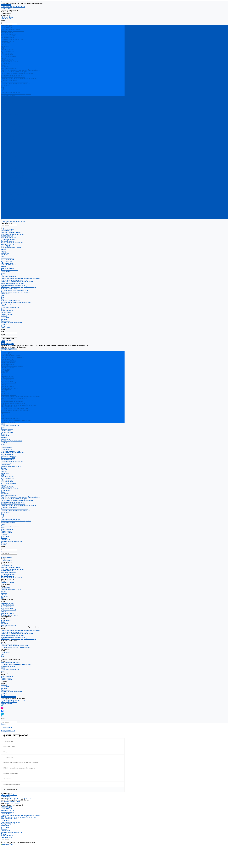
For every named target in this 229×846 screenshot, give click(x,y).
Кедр (2, 89)
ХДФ (2, 48)
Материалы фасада (7, 49)
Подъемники (5, 66)
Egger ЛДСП (5, 44)
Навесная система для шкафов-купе (13, 77)
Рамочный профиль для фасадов (12, 39)
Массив (3, 58)
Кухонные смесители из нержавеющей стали (16, 94)
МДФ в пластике (6, 53)
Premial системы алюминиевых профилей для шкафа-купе (20, 70)
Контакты (4, 216)
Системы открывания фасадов (11, 29)
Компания (4, 208)
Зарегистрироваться (7, 344)
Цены (3, 201)
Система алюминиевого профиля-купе (14, 72)
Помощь (3, 834)
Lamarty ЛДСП (5, 43)
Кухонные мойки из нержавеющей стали (14, 82)
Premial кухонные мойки (9, 80)
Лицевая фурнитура (7, 38)
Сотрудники (5, 109)
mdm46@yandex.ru (7, 17)
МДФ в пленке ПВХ (7, 51)
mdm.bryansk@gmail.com (9, 702)
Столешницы (5, 85)
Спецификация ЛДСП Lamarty (11, 140)
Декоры (3, 141)
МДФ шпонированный (8, 56)
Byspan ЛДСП (5, 46)
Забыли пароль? (6, 340)
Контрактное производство (10, 199)
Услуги (3, 198)
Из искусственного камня (9, 61)
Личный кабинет (6, 703)
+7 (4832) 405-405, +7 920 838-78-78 (13, 7)
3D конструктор (6, 5)
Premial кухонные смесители (10, 92)
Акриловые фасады (7, 60)
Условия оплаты (6, 104)
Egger (2, 87)
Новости (3, 218)
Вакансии (4, 111)
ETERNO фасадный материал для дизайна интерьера (18, 78)
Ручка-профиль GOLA (8, 36)
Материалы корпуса (7, 41)
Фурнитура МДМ (6, 27)
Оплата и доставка (7, 203)
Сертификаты (5, 112)
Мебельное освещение (8, 34)
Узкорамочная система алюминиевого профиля (17, 73)
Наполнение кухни (7, 32)
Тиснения (4, 143)
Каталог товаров (6, 121)
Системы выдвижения (8, 68)
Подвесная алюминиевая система (12, 75)
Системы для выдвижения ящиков (12, 31)
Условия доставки (7, 106)
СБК (2, 90)
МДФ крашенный (7, 55)
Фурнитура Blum (6, 63)
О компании (5, 825)
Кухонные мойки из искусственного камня (15, 84)
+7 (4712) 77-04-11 (7, 8)
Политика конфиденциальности (11, 114)
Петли (3, 65)
